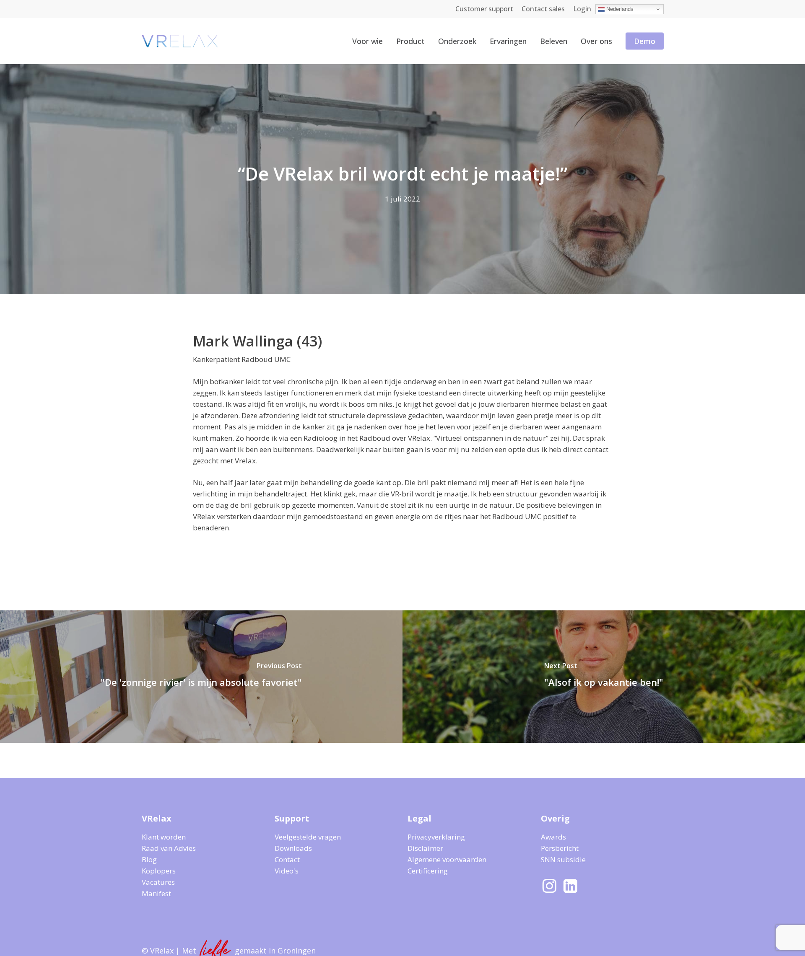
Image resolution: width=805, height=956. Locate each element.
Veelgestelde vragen (308, 837)
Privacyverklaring (436, 837)
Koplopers (159, 871)
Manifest (156, 893)
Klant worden (164, 837)
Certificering (428, 871)
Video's (287, 871)
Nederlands (619, 9)
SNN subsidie (563, 859)
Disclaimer (425, 848)
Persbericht (560, 848)
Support (292, 818)
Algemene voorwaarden (447, 859)
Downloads (293, 848)
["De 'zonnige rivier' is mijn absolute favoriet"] (201, 676)
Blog (149, 859)
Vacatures (158, 882)
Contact (287, 859)
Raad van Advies (169, 848)
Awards (553, 837)
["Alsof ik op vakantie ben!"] (603, 676)
